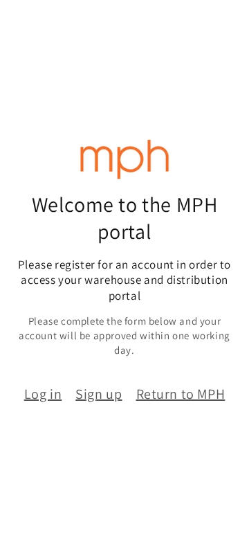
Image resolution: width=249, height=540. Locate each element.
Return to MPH (180, 394)
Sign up (98, 394)
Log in (43, 394)
